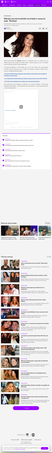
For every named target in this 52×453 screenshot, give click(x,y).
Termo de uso (37, 439)
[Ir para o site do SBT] (33, 435)
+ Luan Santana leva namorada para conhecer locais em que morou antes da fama (25, 78)
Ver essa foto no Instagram (10, 110)
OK (44, 448)
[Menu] (50, 1)
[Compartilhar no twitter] (46, 28)
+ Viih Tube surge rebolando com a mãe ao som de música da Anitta (22, 81)
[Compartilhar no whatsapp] (39, 28)
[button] (10, 234)
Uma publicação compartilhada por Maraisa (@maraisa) (21, 127)
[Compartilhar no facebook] (43, 28)
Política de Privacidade (20, 449)
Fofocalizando (7, 15)
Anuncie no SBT (15, 439)
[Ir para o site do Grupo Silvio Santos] (23, 435)
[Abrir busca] (48, 1)
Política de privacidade (26, 439)
